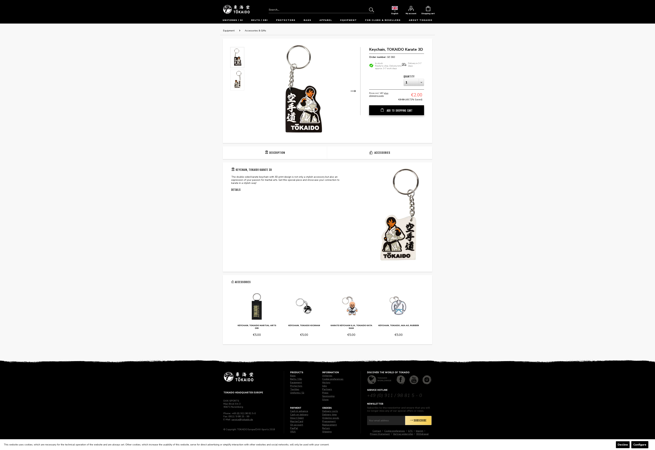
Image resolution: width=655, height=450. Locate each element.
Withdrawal (422, 434)
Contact (377, 431)
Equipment (296, 382)
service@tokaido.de (242, 419)
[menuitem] (321, 7)
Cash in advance (299, 411)
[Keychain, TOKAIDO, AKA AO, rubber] (398, 306)
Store (325, 399)
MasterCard (296, 421)
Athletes (327, 375)
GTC (410, 431)
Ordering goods (330, 418)
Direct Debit (297, 418)
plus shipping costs (378, 94)
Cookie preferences (332, 379)
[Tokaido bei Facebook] (401, 380)
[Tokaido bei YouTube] (414, 380)
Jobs (324, 386)
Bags (293, 375)
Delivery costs (330, 411)
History (326, 382)
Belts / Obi (296, 379)
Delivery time (329, 414)
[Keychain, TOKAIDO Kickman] (304, 306)
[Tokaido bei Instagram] (427, 380)
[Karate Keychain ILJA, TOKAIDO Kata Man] (351, 306)
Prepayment (329, 421)
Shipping (327, 431)
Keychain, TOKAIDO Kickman (304, 325)
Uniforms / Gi (297, 392)
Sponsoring (328, 396)
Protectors (296, 386)
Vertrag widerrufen (403, 434)
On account (296, 424)
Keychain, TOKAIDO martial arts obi (257, 327)
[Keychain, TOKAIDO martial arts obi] (257, 306)
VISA (293, 431)
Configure (639, 445)
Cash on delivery (299, 414)
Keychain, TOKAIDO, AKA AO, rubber (398, 325)
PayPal (294, 428)
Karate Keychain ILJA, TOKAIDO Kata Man (351, 327)
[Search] (371, 9)
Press (325, 392)
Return (326, 428)
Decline (623, 445)
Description (277, 152)
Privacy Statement (380, 434)
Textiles (294, 389)
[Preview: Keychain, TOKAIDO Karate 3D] (237, 57)
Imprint (419, 431)
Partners (327, 389)
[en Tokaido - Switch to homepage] (236, 9)
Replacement (329, 424)
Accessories (382, 152)
